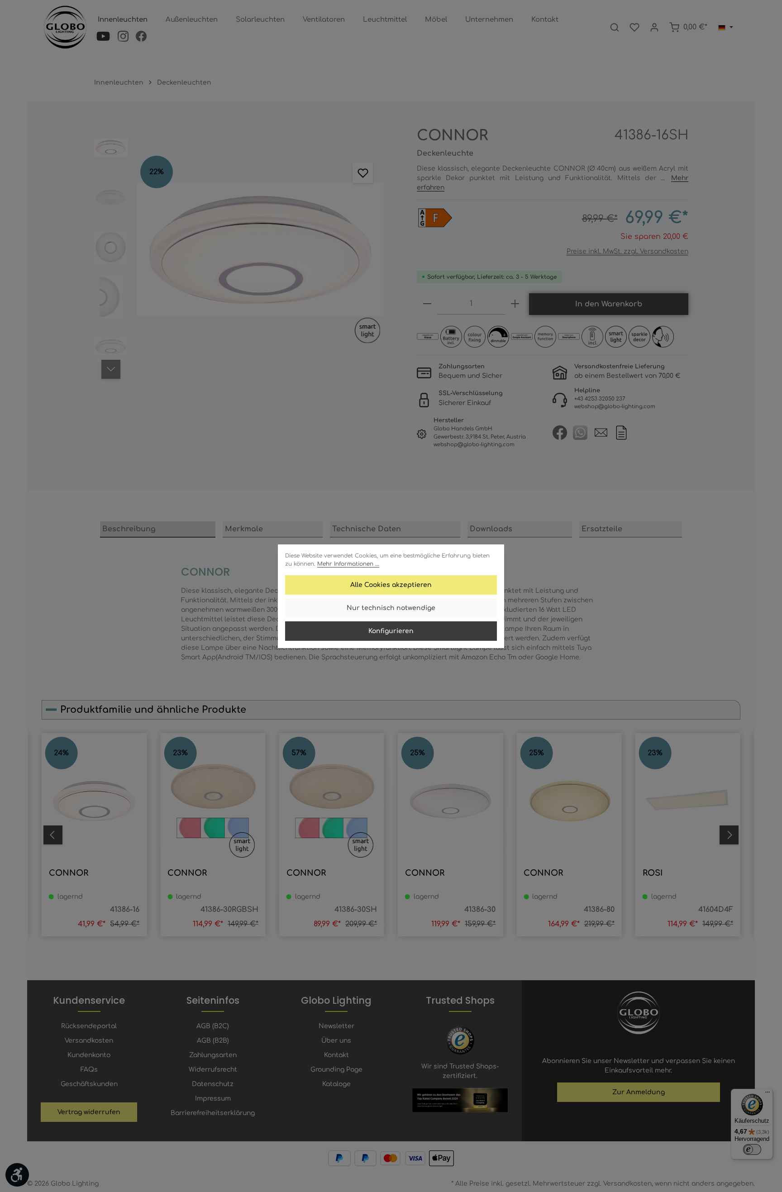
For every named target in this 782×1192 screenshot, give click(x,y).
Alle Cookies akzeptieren (391, 585)
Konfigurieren (391, 631)
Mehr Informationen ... (348, 564)
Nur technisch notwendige (391, 608)
